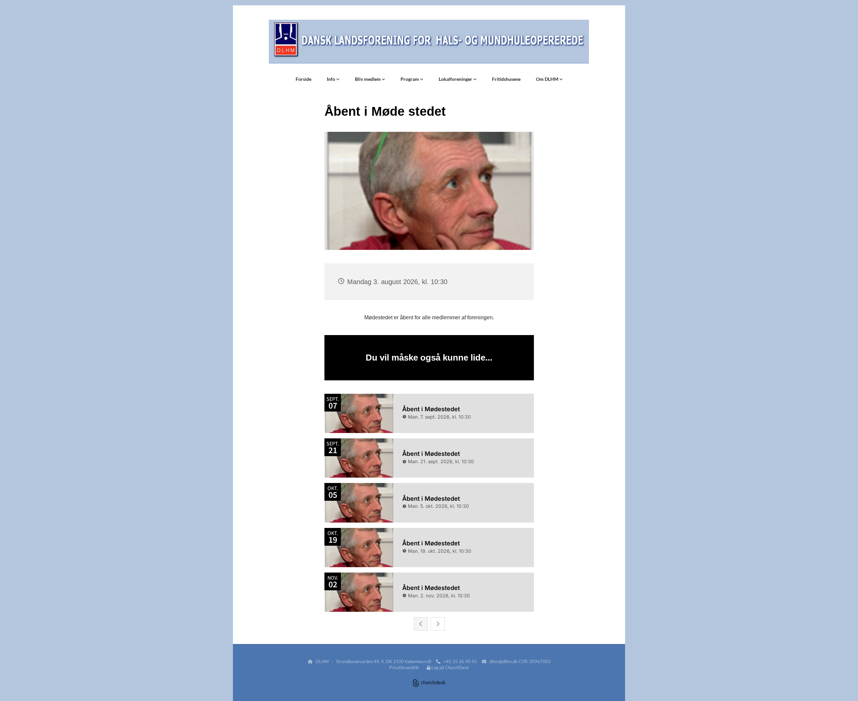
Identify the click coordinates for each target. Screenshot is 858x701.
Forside (303, 79)
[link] (333, 79)
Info (331, 79)
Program (410, 79)
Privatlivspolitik (404, 667)
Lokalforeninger (456, 79)
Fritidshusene (506, 79)
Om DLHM (547, 79)
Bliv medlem (368, 79)
